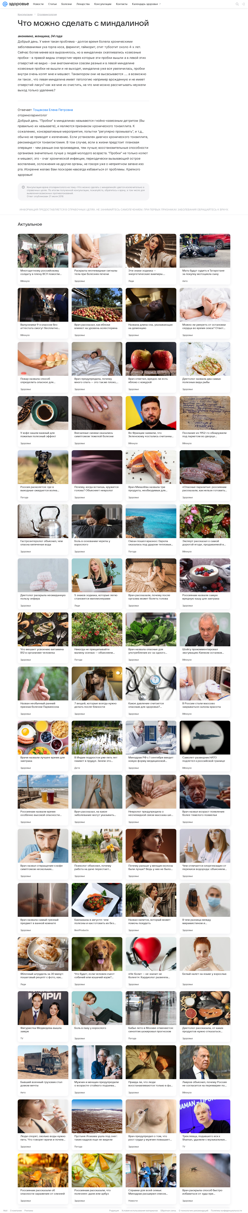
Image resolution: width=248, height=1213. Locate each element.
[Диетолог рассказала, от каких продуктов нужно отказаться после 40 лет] (205, 1016)
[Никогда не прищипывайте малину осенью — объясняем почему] (97, 638)
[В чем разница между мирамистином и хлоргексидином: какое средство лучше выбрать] (205, 908)
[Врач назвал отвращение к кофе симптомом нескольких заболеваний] (43, 854)
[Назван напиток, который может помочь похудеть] (151, 908)
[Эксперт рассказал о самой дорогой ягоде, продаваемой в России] (205, 529)
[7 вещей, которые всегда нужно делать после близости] (97, 692)
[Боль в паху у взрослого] (97, 1016)
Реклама (28, 1210)
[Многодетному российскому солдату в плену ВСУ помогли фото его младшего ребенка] (43, 259)
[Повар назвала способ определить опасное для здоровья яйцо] (43, 367)
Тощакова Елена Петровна (53, 110)
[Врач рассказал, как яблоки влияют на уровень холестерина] (97, 313)
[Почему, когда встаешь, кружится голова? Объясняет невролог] (97, 475)
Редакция (114, 1210)
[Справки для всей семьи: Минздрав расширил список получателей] (151, 1178)
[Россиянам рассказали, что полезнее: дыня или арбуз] (97, 1178)
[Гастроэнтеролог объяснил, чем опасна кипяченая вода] (43, 529)
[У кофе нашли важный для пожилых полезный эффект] (43, 421)
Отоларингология (47, 14)
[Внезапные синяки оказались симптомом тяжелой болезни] (97, 421)
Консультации (25, 14)
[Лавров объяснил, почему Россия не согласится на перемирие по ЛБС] (205, 1070)
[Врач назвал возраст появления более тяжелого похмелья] (205, 800)
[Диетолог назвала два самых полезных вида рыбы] (205, 367)
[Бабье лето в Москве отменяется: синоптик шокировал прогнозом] (151, 1016)
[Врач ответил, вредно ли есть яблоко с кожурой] (151, 367)
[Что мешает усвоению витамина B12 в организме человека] (43, 638)
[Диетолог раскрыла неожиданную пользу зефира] (43, 583)
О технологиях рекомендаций (193, 1210)
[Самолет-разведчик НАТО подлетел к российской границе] (205, 746)
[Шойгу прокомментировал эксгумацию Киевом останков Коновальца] (205, 638)
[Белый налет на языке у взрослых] (205, 962)
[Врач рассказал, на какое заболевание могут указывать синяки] (97, 800)
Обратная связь (168, 1210)
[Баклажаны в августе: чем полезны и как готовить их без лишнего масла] (97, 908)
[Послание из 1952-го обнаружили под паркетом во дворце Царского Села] (205, 421)
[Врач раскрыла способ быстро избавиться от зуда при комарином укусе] (205, 1178)
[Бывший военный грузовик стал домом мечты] (43, 1070)
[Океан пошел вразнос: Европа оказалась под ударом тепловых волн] (151, 529)
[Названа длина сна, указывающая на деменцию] (151, 313)
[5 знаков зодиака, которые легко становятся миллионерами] (97, 583)
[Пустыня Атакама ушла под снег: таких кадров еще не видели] (97, 1124)
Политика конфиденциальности (226, 1210)
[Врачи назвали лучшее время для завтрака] (43, 746)
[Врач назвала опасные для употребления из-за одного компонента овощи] (151, 638)
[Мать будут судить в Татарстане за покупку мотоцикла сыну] (205, 259)
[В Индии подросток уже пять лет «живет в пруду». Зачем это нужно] (97, 746)
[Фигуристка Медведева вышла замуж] (43, 1016)
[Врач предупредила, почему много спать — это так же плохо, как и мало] (97, 367)
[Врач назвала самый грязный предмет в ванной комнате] (43, 908)
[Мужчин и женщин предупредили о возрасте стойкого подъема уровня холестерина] (97, 1070)
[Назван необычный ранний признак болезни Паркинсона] (43, 692)
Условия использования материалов (140, 1210)
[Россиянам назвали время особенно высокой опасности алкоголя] (43, 800)
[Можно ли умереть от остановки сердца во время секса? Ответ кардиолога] (205, 313)
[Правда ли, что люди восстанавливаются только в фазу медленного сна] (151, 1070)
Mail (5, 1210)
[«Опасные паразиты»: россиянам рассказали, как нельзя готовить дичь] (205, 475)
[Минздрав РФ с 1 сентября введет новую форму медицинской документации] (151, 746)
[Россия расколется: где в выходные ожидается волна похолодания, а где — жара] (43, 475)
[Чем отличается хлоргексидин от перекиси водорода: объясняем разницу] (205, 854)
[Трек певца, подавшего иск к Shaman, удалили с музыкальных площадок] (205, 1124)
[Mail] (5, 4)
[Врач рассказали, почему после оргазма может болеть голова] (151, 583)
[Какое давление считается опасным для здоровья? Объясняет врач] (151, 692)
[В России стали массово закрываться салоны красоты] (205, 692)
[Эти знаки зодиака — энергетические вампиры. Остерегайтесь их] (151, 259)
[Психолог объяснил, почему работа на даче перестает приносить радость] (97, 854)
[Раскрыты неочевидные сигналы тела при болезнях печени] (97, 259)
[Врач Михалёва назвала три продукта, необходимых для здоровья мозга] (151, 475)
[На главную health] (18, 4)
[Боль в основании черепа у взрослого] (97, 529)
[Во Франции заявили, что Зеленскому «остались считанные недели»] (151, 421)
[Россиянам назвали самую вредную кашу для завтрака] (205, 583)
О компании (16, 1210)
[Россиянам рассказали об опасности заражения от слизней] (43, 1178)
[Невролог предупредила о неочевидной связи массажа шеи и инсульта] (151, 800)
